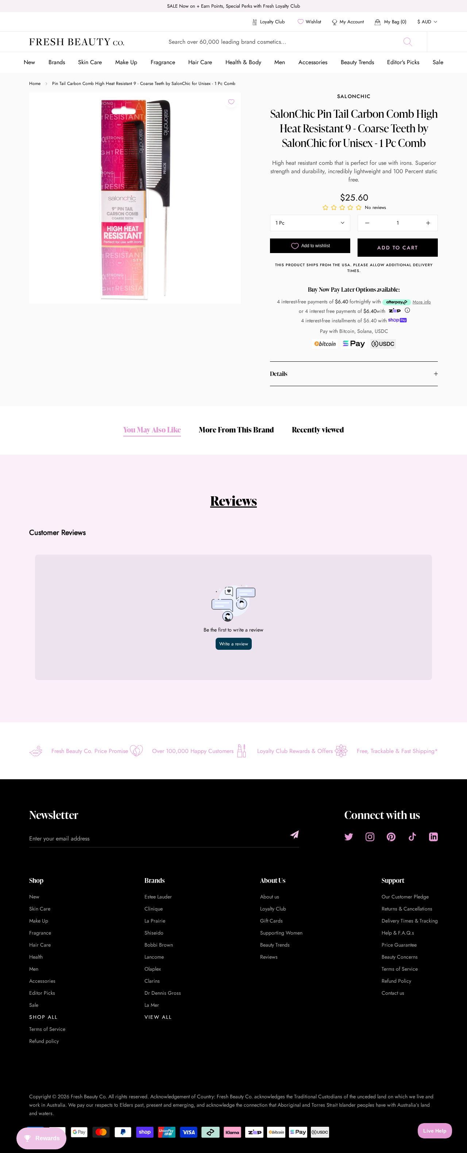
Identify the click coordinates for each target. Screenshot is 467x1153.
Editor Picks (42, 993)
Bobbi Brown (158, 944)
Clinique (153, 908)
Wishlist (313, 21)
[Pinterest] (391, 836)
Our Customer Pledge (405, 896)
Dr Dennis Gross (162, 993)
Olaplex (152, 969)
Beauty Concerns (400, 956)
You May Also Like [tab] (152, 429)
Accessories (312, 62)
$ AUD (424, 21)
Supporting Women (281, 932)
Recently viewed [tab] (318, 429)
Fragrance (163, 62)
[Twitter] (348, 836)
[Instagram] (370, 836)
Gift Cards (271, 920)
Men (279, 62)
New (29, 62)
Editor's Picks (403, 62)
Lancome (154, 956)
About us (269, 896)
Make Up (126, 62)
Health (36, 956)
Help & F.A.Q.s (398, 932)
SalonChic (354, 96)
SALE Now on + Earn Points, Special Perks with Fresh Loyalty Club (233, 6)
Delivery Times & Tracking (410, 920)
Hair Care (200, 62)
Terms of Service (47, 1029)
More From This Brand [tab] (236, 429)
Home (34, 83)
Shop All (43, 1017)
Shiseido (153, 932)
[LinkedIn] (433, 836)
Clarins (152, 981)
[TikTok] (412, 836)
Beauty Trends (357, 62)
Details (278, 374)
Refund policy (44, 1041)
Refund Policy (396, 981)
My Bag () (394, 21)
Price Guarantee (399, 944)
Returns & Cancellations (407, 908)
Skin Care (90, 62)
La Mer (151, 1005)
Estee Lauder (158, 896)
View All (158, 1017)
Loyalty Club (272, 21)
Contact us (393, 993)
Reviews (233, 501)
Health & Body (243, 62)
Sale (438, 62)
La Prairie (154, 920)
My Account (352, 21)
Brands (57, 62)
